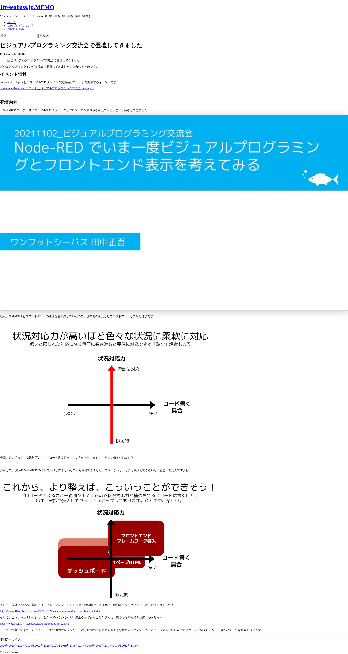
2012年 (126, 645)
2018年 (74, 645)
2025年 (13, 645)
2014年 (108, 645)
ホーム (11, 22)
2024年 (21, 645)
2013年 (117, 645)
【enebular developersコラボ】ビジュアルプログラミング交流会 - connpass (47, 88)
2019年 (65, 645)
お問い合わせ (16, 29)
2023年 (30, 645)
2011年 (134, 645)
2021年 (48, 645)
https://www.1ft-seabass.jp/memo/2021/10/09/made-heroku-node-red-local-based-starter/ (50, 611)
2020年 (56, 645)
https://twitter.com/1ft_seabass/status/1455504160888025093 (34, 623)
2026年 (4, 645)
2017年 (82, 645)
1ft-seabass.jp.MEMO (27, 7)
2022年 (39, 645)
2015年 (100, 645)
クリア (44, 35)
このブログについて (20, 25)
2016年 (91, 645)
